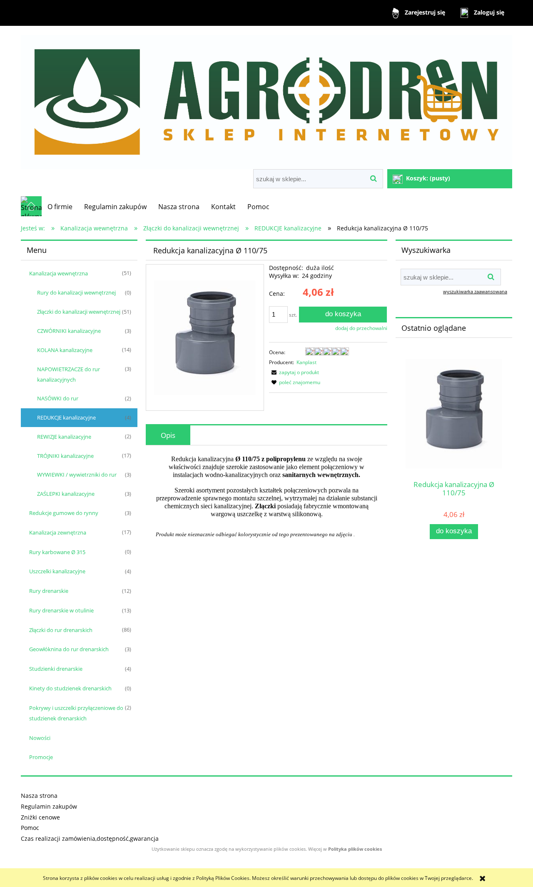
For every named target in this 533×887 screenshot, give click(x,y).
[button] (294, 372)
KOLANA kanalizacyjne (64, 350)
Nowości (39, 738)
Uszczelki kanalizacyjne (57, 571)
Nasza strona (39, 796)
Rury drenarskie (48, 591)
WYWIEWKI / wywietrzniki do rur (77, 474)
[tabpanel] (266, 496)
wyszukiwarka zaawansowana (475, 291)
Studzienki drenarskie (55, 668)
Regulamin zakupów (49, 806)
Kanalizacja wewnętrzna (58, 273)
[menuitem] (60, 206)
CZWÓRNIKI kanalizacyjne (69, 331)
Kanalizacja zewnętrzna (57, 532)
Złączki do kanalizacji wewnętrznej (78, 311)
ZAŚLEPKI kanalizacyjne (66, 493)
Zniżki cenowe (40, 817)
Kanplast (306, 362)
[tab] (168, 435)
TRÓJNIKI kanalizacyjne (65, 456)
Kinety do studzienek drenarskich (70, 688)
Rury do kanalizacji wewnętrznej (76, 292)
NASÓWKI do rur (57, 398)
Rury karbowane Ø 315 (57, 552)
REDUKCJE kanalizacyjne (66, 417)
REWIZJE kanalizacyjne (64, 436)
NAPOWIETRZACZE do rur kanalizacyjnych (68, 374)
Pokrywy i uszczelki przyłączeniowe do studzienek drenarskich (76, 713)
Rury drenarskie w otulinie (61, 610)
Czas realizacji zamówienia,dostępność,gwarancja (90, 838)
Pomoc (30, 828)
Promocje (41, 757)
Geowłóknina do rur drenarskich (69, 649)
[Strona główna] (266, 98)
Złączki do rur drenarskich (60, 630)
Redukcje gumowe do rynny (63, 513)
